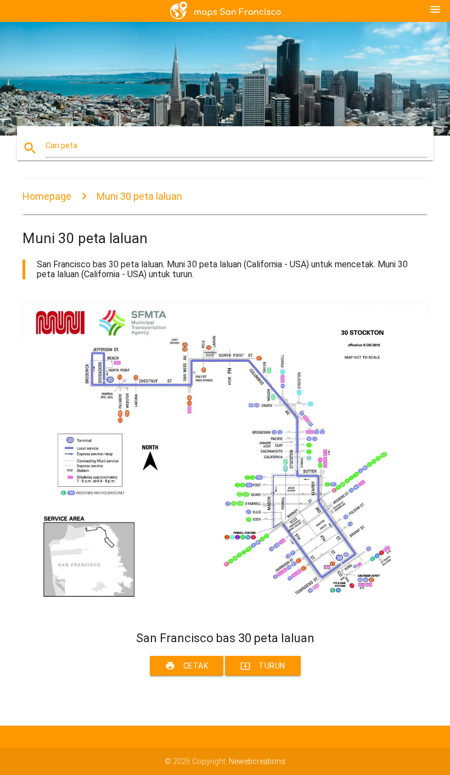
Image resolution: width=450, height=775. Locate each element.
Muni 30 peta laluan (139, 196)
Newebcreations (257, 761)
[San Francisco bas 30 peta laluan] (225, 612)
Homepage (46, 196)
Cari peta (61, 145)
